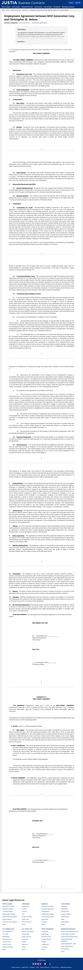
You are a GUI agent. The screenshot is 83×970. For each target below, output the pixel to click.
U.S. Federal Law (8, 929)
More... (4, 924)
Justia (3, 10)
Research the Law (27, 7)
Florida (24, 942)
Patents (44, 942)
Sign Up (78, 2)
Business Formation (48, 906)
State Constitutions (28, 931)
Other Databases (48, 929)
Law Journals (65, 917)
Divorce (24, 911)
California (25, 939)
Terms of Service (45, 967)
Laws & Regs (48, 7)
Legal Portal (24, 967)
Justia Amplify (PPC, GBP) (68, 944)
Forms (7, 10)
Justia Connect (15, 967)
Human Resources (24, 23)
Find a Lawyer (6, 7)
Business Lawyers (7, 909)
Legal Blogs (45, 934)
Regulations (6, 937)
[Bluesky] (45, 964)
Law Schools (38, 7)
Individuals (26, 904)
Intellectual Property (48, 914)
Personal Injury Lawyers (9, 922)
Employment (45, 911)
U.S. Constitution (7, 931)
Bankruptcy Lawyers (8, 906)
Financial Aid (64, 911)
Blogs (63, 919)
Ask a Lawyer (16, 7)
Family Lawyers (7, 919)
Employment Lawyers (8, 914)
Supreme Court (7, 939)
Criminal (24, 909)
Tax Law (44, 922)
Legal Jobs (45, 931)
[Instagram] (40, 964)
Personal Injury (26, 922)
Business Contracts (16, 10)
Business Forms (46, 937)
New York (25, 944)
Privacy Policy (55, 967)
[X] (47, 964)
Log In (71, 2)
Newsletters (56, 7)
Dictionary (64, 906)
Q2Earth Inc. (25, 10)
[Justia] (9, 2)
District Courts (6, 944)
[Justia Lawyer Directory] (50, 964)
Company (32, 967)
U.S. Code (5, 934)
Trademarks (45, 944)
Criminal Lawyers (7, 911)
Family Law (25, 919)
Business (45, 904)
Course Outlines (66, 914)
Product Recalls (46, 939)
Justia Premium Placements (69, 937)
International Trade (47, 917)
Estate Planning (27, 917)
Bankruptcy (25, 906)
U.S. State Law (27, 929)
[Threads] (43, 964)
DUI (23, 914)
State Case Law (26, 937)
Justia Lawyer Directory (68, 934)
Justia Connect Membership (69, 931)
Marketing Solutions (68, 7)
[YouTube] (36, 964)
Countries (44, 947)
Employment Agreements (39, 23)
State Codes (25, 934)
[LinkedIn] (33, 964)
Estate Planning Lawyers (9, 917)
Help (37, 967)
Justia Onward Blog (67, 946)
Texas (24, 947)
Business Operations (48, 909)
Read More (20, 41)
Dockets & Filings (7, 947)
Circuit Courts (6, 942)
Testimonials (65, 949)
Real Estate (45, 919)
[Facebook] (38, 964)
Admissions (64, 909)
